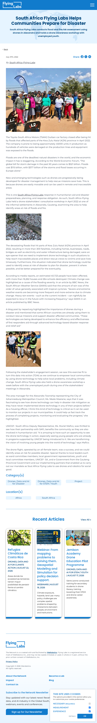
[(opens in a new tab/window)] (82, 56)
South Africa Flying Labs (22, 62)
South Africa (48, 498)
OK (85, 716)
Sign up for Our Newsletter (27, 712)
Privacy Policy (12, 662)
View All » (86, 519)
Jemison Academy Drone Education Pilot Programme (77, 557)
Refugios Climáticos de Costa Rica (18, 553)
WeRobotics (52, 652)
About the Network (16, 675)
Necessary (64, 704)
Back (6, 49)
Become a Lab (56, 675)
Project (78, 481)
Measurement (61, 707)
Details (72, 716)
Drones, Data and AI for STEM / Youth (48, 482)
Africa (18, 498)
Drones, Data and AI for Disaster (18, 482)
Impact (10, 680)
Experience (59, 711)
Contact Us (12, 684)
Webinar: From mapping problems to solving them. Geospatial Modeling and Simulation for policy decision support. (47, 565)
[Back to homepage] (12, 5)
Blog (51, 680)
